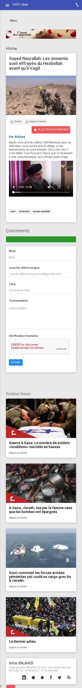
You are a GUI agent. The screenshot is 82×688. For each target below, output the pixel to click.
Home (11, 48)
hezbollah (24, 212)
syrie (13, 212)
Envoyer (15, 362)
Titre (12, 284)
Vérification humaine (23, 336)
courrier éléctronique (24, 268)
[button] (24, 677)
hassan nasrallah (41, 212)
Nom (12, 251)
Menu (13, 20)
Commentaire (18, 300)
